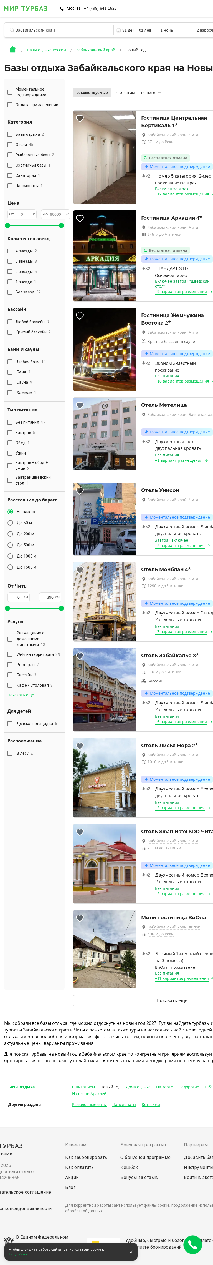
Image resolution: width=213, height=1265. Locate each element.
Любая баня (31, 362)
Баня (23, 372)
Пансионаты (124, 1104)
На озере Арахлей (89, 1093)
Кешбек (129, 1167)
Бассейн (27, 675)
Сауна (24, 382)
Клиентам (76, 1145)
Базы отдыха (21, 1087)
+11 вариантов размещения (182, 978)
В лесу (25, 753)
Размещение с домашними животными (31, 639)
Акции (72, 1177)
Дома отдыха (138, 1087)
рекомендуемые (92, 93)
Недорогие (189, 1087)
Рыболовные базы (89, 1104)
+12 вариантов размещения (182, 194)
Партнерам (196, 1145)
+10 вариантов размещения (182, 381)
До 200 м (25, 534)
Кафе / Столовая (35, 685)
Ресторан (28, 664)
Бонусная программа (143, 1145)
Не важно (26, 511)
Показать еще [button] (20, 695)
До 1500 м (26, 567)
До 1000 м (26, 556)
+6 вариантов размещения (181, 721)
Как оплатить (79, 1167)
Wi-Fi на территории (38, 654)
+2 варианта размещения (180, 545)
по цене (148, 93)
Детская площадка (37, 723)
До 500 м (25, 545)
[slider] (7, 225)
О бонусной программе (145, 1157)
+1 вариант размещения (178, 460)
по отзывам (124, 93)
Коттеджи (151, 1104)
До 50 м (24, 523)
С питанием (83, 1087)
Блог (70, 1187)
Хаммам (26, 392)
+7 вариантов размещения (181, 631)
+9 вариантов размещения (181, 291)
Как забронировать (86, 1157)
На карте (164, 1087)
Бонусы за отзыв (139, 1177)
